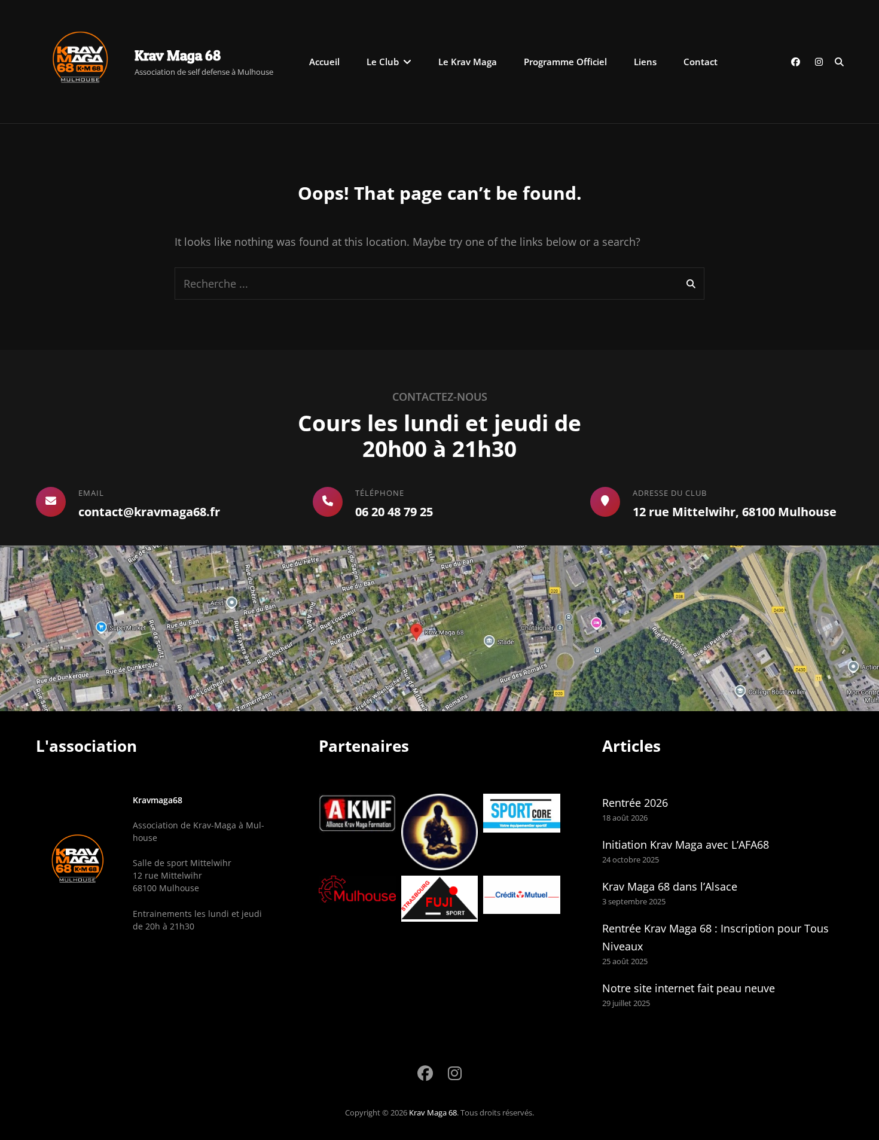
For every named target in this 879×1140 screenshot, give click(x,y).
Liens (645, 62)
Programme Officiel (565, 62)
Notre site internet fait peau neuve (688, 988)
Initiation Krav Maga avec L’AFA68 (685, 844)
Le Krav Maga (467, 62)
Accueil (324, 62)
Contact (700, 62)
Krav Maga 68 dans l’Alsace (669, 886)
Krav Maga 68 (178, 55)
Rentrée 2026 (635, 802)
